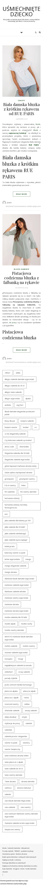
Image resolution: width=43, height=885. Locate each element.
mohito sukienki (11, 646)
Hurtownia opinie (8, 854)
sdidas (27, 704)
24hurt (7, 373)
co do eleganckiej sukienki (15, 434)
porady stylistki (11, 678)
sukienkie (8, 730)
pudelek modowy (27, 851)
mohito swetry (29, 646)
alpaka (28, 398)
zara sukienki (10, 807)
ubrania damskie (28, 781)
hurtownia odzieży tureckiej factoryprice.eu (16, 506)
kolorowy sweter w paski (15, 553)
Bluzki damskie (21, 269)
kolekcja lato (10, 546)
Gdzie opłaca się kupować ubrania (18, 472)
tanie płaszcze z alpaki (14, 762)
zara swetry (26, 807)
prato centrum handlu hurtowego (18, 684)
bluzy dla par (10, 421)
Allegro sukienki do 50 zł (14, 385)
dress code (9, 446)
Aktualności (25, 848)
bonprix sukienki (27, 421)
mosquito (8, 659)
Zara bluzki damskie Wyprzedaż (17, 800)
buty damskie (7, 869)
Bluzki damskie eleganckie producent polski (20, 413)
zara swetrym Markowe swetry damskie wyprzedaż (21, 815)
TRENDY (17, 851)
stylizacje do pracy (12, 723)
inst (6, 514)
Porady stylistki (7, 851)
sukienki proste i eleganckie (16, 736)
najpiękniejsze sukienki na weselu (18, 665)
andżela (8, 405)
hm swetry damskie (28, 492)
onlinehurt (9, 672)
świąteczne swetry (12, 829)
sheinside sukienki (12, 710)
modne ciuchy (26, 623)
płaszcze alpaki (29, 691)
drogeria (16, 869)
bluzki (38, 124)
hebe (23, 485)
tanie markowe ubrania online (17, 755)
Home (22, 869)
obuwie (5, 872)
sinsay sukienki (31, 710)
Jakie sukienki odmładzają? (15, 533)
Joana (9, 202)
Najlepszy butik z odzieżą (11, 860)
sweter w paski (11, 742)
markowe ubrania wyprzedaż (16, 611)
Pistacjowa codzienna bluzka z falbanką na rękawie (21, 277)
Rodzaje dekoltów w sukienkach (14, 863)
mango (28, 559)
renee (26, 697)
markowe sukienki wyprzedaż (17, 585)
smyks (24, 717)
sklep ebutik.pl (10, 717)
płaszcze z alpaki (11, 697)
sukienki (29, 723)
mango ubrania (11, 572)
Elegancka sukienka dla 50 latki (17, 453)
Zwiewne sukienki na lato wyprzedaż (19, 823)
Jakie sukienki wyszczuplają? (16, 540)
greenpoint (9, 479)
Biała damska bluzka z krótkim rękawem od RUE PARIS (21, 109)
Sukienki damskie (14, 848)
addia (18, 373)
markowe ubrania (12, 604)
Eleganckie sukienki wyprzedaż (17, 459)
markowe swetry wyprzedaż (16, 598)
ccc (35, 427)
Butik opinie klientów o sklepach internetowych (19, 857)
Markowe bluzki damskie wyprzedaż (19, 578)
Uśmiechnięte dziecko (21, 11)
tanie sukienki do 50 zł (14, 768)
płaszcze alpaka (11, 691)
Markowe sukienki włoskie (15, 591)
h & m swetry (10, 485)
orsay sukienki (24, 672)
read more (21, 194)
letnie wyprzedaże (12, 559)
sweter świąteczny (12, 749)
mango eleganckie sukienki (15, 565)
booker (26, 427)
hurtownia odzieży (12, 498)
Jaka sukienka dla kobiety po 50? (18, 520)
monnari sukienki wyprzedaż (16, 652)
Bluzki (35, 130)
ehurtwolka (24, 446)
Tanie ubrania (10, 781)
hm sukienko (10, 492)
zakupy (21, 100)
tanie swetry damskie (13, 775)
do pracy (13, 322)
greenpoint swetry (27, 479)
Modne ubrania (21, 854)
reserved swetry (12, 704)
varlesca (8, 788)
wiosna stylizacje (24, 788)
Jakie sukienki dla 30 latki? (15, 527)
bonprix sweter (11, 427)
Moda (4, 848)
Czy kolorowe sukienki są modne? (18, 440)
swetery (26, 742)
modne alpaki (10, 623)
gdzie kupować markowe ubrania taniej (20, 466)
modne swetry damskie (14, 630)
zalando (8, 794)
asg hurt (19, 405)
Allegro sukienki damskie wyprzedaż (19, 379)
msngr (20, 659)
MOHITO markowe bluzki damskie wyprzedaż (19, 638)
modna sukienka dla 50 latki (16, 617)
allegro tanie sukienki (13, 392)
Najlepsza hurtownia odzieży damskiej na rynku (19, 866)
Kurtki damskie (31, 869)
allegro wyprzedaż (12, 398)
